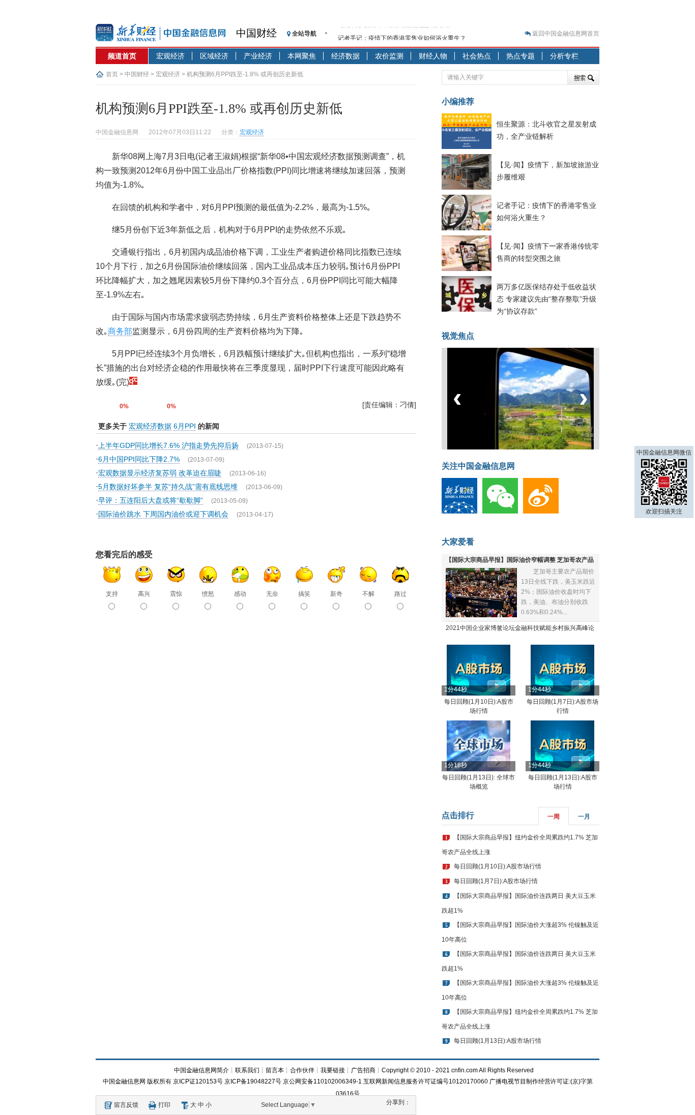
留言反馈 (126, 1104)
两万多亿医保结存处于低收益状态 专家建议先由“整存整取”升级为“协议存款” (546, 299)
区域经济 (214, 56)
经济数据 (345, 56)
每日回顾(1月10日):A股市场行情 (497, 866)
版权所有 (159, 1081)
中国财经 (256, 33)
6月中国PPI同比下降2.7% (139, 459)
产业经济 (258, 56)
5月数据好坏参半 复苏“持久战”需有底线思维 (168, 487)
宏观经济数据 (150, 426)
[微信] (502, 511)
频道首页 (122, 56)
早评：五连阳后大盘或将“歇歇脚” (150, 500)
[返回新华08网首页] (133, 382)
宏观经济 (170, 56)
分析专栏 (564, 56)
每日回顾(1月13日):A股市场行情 (497, 1040)
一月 (584, 816)
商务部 (120, 331)
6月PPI (184, 426)
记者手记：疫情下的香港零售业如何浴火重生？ (402, 33)
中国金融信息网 (124, 1081)
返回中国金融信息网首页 (565, 33)
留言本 (275, 1070)
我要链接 (333, 1070)
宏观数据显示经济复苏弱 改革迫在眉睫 (159, 473)
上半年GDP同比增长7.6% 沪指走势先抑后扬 (168, 445)
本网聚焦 (301, 56)
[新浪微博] (543, 511)
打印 (164, 1104)
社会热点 (476, 56)
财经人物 (433, 56)
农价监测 (389, 56)
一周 (553, 816)
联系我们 (247, 1070)
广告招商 (363, 1070)
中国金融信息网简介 (201, 1070)
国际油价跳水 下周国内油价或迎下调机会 (163, 514)
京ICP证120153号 (198, 1081)
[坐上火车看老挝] (537, 447)
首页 (112, 74)
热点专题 (520, 56)
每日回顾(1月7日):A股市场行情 (496, 881)
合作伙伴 (302, 1070)
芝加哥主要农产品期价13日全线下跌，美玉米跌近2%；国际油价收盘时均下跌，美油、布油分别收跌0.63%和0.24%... (558, 592)
